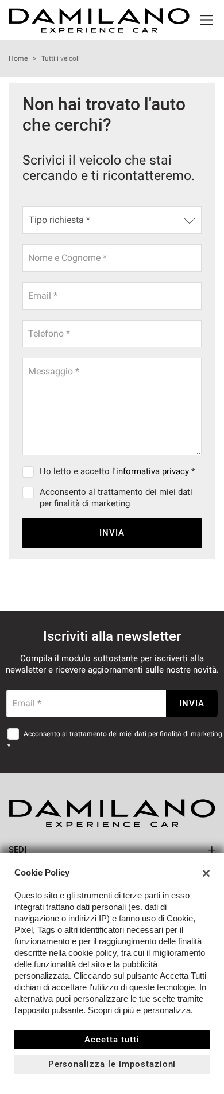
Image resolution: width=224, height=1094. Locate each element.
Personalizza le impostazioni (112, 1064)
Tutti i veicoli (60, 58)
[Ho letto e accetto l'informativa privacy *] (30, 471)
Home (18, 58)
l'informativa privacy (150, 471)
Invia (112, 533)
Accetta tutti (111, 1039)
